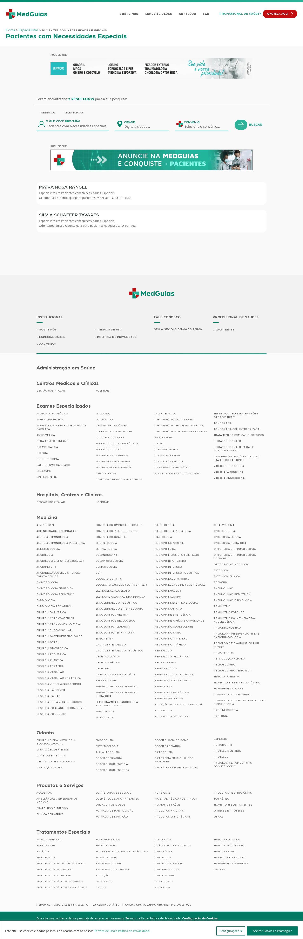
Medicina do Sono (168, 632)
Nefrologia (163, 650)
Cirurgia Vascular (50, 672)
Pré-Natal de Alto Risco (173, 845)
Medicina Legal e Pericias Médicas (180, 585)
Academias (44, 793)
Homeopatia (104, 717)
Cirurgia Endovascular (54, 630)
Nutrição (102, 875)
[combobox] (139, 126)
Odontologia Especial (113, 764)
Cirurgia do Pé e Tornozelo (117, 531)
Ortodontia (164, 752)
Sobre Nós (129, 14)
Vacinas (219, 869)
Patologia (221, 570)
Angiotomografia (49, 419)
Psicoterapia (165, 875)
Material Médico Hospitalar (176, 798)
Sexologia (162, 887)
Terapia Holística (227, 839)
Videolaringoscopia (229, 478)
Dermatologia (106, 567)
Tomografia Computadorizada (237, 429)
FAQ (206, 14)
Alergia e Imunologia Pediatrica (60, 543)
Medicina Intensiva (168, 567)
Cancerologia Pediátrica (55, 594)
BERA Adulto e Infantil (53, 441)
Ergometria (105, 638)
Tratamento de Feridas (231, 863)
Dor (99, 573)
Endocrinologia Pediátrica (116, 603)
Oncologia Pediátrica (230, 543)
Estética (42, 851)
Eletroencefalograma (113, 461)
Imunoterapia (165, 413)
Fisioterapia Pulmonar (53, 875)
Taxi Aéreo (221, 798)
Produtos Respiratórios (233, 793)
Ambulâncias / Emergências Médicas (57, 800)
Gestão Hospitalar (50, 390)
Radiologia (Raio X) (169, 461)
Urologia (221, 716)
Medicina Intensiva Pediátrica (177, 573)
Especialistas (29, 30)
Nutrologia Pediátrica (172, 716)
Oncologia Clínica (227, 537)
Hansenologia (106, 680)
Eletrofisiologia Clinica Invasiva (120, 597)
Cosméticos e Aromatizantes (117, 798)
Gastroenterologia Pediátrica (119, 650)
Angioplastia (46, 567)
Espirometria (106, 473)
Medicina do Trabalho (171, 638)
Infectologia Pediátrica (173, 531)
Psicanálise (163, 851)
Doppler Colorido (110, 437)
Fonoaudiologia (108, 839)
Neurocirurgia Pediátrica (174, 674)
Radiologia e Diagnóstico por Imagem (236, 645)
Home (10, 30)
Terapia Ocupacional (229, 845)
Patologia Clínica (227, 576)
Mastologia (163, 537)
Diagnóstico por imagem (114, 431)
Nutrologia (163, 710)
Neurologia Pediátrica (172, 692)
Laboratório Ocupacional (174, 419)
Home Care (162, 793)
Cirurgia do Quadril (111, 537)
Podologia (163, 839)
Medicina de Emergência (172, 614)
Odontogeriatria (109, 758)
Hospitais (103, 390)
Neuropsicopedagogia (113, 869)
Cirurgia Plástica (49, 660)
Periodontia (223, 745)
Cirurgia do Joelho (51, 714)
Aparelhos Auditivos (52, 808)
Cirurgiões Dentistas (52, 749)
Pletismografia (166, 449)
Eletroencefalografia (113, 591)
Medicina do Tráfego (170, 644)
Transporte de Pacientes (233, 804)
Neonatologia (165, 662)
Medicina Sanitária (168, 609)
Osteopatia (104, 881)
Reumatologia (224, 664)
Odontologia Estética (112, 770)
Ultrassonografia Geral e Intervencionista (234, 449)
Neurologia (163, 686)
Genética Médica (108, 662)
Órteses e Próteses (229, 810)
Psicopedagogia (167, 869)
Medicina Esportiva (169, 543)
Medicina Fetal (165, 549)
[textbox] (139, 126)
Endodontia (105, 740)
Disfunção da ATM (49, 767)
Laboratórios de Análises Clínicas (181, 431)
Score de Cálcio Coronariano (177, 473)
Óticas (219, 816)
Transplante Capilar (230, 857)
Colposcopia (106, 419)
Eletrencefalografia (112, 455)
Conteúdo (187, 14)
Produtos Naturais (169, 810)
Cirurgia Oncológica (52, 648)
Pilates (101, 887)
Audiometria (45, 435)
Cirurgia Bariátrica (51, 612)
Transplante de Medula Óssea (237, 682)
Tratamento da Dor (228, 688)
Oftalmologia (224, 525)
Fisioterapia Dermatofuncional (60, 863)
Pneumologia (224, 588)
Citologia (103, 413)
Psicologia (163, 857)
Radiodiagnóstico (227, 627)
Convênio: (192, 122)
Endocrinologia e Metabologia (119, 609)
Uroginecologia (226, 710)
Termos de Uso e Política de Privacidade (121, 931)
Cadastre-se (224, 329)
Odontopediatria (168, 746)
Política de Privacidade (117, 337)
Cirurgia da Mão (48, 696)
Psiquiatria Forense (229, 612)
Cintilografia (46, 477)
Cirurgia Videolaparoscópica (58, 684)
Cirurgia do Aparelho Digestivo (60, 708)
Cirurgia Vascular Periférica (58, 678)
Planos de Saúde (167, 804)
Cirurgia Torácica (49, 666)
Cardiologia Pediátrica (54, 606)
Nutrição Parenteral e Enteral (179, 704)
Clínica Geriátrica (49, 814)
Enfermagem (45, 845)
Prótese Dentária (227, 751)
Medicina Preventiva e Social (176, 603)
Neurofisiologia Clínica (172, 680)
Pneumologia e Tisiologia (233, 600)
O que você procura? (63, 121)
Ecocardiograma (108, 449)
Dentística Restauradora (55, 761)
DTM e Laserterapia (51, 755)
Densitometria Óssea (112, 425)
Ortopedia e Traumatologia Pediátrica (235, 557)
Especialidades (158, 14)
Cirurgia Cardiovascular (55, 618)
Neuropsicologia (109, 863)
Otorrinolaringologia (231, 564)
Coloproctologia (109, 561)
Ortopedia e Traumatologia (235, 549)
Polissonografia (168, 455)
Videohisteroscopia (229, 466)
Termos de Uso (109, 329)
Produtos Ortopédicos (173, 816)
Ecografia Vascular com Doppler (121, 585)
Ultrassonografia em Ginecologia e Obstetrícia (240, 702)
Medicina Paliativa (168, 597)
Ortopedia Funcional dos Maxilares (174, 760)
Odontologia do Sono (171, 740)
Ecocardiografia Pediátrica (117, 443)
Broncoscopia (47, 459)
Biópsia (42, 453)
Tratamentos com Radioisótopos (239, 435)
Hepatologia (105, 711)
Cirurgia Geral (47, 642)
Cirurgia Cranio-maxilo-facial (58, 624)
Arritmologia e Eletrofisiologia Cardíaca (61, 427)
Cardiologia (45, 600)
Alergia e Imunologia (52, 537)
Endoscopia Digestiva (112, 614)
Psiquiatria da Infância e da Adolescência (234, 620)
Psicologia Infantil (169, 863)
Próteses (221, 757)
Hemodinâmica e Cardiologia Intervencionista (117, 704)
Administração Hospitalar (56, 531)
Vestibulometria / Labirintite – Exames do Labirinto (237, 458)
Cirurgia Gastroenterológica (59, 636)
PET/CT (160, 443)
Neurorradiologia (169, 698)
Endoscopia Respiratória (115, 632)
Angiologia (44, 555)
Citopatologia (106, 543)
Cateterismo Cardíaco (53, 465)
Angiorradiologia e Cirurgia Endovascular (58, 575)
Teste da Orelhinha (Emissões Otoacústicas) (236, 415)
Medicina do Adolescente (174, 626)
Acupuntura (45, 525)
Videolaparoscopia (228, 472)
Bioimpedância (47, 447)
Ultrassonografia (228, 441)
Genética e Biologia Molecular (119, 479)
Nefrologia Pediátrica (172, 656)
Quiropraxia (164, 881)
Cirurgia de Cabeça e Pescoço (59, 702)
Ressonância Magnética (172, 467)
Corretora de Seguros (113, 793)
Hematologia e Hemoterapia (116, 686)
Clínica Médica (106, 549)
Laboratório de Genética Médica (179, 425)
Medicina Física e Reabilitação (177, 555)
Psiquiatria (222, 606)
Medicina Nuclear (168, 591)
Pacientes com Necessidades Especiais (88, 193)
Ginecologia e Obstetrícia (115, 674)
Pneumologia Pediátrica (232, 594)
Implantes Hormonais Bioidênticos (122, 851)
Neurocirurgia (166, 668)
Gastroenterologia (111, 644)
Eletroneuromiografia (113, 467)
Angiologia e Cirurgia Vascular (60, 561)
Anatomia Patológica (52, 413)
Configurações (229, 931)
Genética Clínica (108, 656)
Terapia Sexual (225, 851)
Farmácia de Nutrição (112, 816)
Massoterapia (106, 857)
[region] (151, 930)
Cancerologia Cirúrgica (54, 588)
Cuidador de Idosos (111, 804)
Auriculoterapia (48, 839)
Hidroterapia (106, 845)
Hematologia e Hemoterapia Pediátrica (116, 694)
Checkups (43, 471)
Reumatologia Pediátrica (232, 670)
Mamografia (164, 437)
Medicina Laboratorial (172, 579)
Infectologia (164, 525)
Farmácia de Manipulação (115, 810)
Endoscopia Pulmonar (113, 626)
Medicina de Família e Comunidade (179, 620)
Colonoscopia (106, 555)
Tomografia (223, 423)
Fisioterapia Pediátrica (54, 869)
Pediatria (221, 582)
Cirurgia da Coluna (51, 690)
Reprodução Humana (229, 658)
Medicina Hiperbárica (171, 561)
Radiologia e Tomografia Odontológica (233, 765)
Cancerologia (47, 582)
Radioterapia (224, 652)
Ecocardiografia (109, 579)
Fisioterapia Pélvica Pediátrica (60, 881)
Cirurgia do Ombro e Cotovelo (119, 525)
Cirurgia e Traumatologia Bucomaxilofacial (55, 742)
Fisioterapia (45, 857)
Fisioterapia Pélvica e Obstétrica (61, 887)
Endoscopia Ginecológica (115, 620)
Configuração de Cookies (200, 918)
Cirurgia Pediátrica (51, 654)
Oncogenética (224, 531)
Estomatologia (107, 746)
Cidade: (130, 122)
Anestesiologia (48, 549)
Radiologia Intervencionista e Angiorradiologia (237, 635)
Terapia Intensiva (227, 676)
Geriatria (103, 668)
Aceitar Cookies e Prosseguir (272, 931)
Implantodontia (108, 752)
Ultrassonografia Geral (232, 694)
